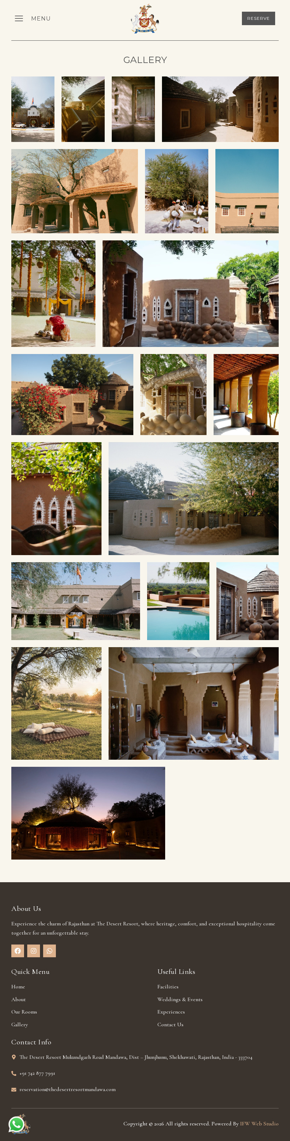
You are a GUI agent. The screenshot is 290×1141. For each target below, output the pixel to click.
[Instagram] (33, 951)
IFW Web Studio (259, 1123)
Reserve (258, 18)
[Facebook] (17, 951)
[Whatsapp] (49, 951)
